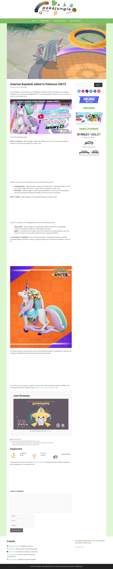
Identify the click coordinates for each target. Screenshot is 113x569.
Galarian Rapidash (26, 441)
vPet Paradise (12, 559)
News (33, 20)
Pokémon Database (14, 546)
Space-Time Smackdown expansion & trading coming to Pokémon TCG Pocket (32, 442)
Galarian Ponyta (16, 441)
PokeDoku (11, 549)
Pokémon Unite (35, 441)
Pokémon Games (44, 20)
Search (98, 85)
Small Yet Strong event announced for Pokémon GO (25, 444)
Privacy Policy (79, 547)
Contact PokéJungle (75, 20)
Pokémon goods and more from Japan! (89, 124)
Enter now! (49, 431)
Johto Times (12, 552)
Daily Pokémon (13, 554)
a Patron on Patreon (39, 462)
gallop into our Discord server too (45, 387)
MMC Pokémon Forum (60, 20)
